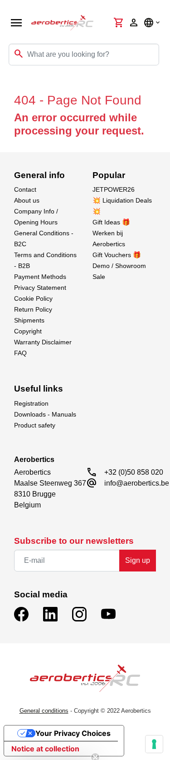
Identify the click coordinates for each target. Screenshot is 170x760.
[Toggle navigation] (12, 84)
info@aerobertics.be (136, 483)
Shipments (29, 320)
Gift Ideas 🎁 (111, 222)
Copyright (28, 331)
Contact (25, 189)
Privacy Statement (40, 287)
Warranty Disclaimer (43, 342)
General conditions (43, 710)
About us (26, 200)
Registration (31, 403)
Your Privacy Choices (73, 733)
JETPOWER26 (113, 189)
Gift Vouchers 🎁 (116, 254)
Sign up (137, 560)
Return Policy (33, 309)
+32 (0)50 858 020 (133, 472)
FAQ (20, 353)
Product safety (34, 425)
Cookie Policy (33, 298)
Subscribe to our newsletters (74, 541)
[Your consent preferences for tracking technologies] (154, 744)
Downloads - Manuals (45, 414)
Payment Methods (40, 276)
